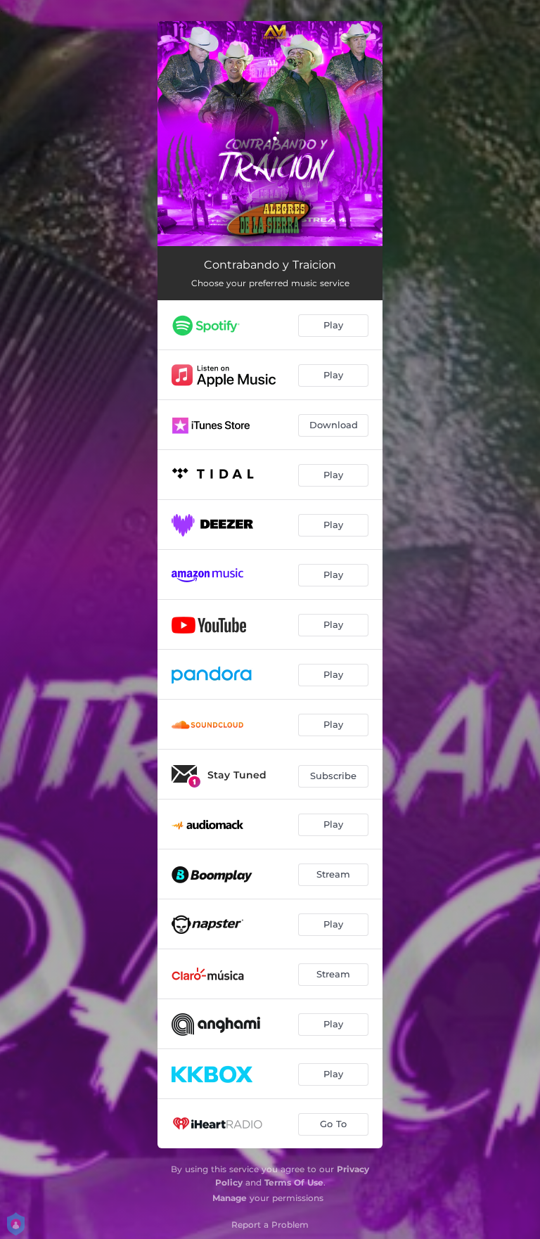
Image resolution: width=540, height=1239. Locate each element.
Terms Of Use (293, 1182)
